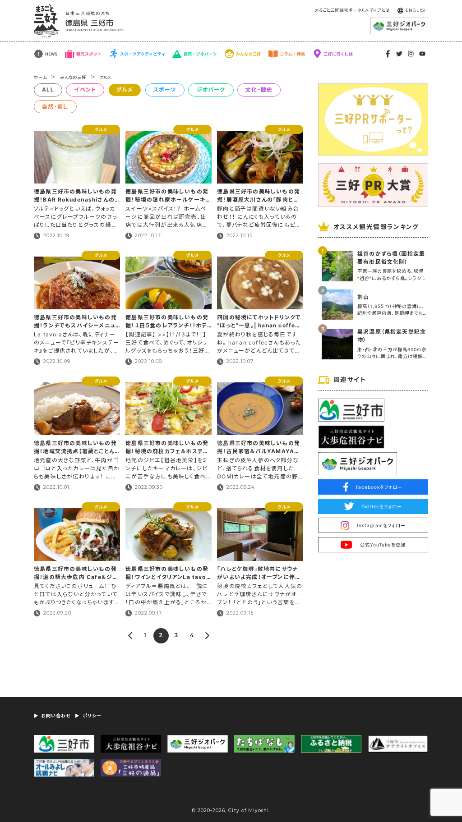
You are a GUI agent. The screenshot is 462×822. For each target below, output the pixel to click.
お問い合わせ (55, 715)
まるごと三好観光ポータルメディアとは (352, 10)
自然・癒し (55, 106)
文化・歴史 (259, 89)
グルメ (105, 77)
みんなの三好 (73, 77)
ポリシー (92, 715)
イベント (85, 89)
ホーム (40, 77)
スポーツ (164, 89)
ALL (48, 89)
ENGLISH (417, 10)
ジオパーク (211, 89)
